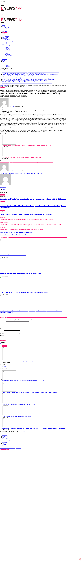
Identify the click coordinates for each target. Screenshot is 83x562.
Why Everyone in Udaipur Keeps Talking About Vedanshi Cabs (16, 76)
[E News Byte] (11, 11)
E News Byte (12, 106)
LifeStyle (4, 38)
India (3, 26)
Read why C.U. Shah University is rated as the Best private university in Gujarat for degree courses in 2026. (27, 83)
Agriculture (7, 49)
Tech (3, 33)
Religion (7, 52)
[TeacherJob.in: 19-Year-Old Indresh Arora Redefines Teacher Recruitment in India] (9, 156)
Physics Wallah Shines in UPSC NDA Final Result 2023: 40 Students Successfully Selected (24, 292)
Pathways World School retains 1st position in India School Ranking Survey (20, 273)
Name (2, 331)
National (7, 27)
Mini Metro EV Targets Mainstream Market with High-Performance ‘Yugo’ (19, 81)
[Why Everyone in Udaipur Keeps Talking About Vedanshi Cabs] (9, 415)
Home (3, 25)
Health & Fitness (9, 39)
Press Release (8, 56)
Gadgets (7, 36)
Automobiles (8, 45)
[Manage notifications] (80, 559)
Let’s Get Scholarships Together (35, 162)
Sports (6, 47)
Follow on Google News (7, 440)
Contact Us (5, 436)
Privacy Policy (5, 438)
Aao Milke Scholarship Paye (6, 162)
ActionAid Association (18, 162)
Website (2, 335)
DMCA (3, 437)
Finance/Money (8, 50)
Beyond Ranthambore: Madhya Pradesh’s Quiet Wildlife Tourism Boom (18, 75)
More (3, 44)
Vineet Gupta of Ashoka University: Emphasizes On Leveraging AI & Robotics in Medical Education (33, 199)
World (4, 30)
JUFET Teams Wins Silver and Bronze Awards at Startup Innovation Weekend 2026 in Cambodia (24, 80)
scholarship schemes (48, 162)
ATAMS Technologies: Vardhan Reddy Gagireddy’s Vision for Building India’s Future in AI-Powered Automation (28, 79)
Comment (2, 328)
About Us (4, 433)
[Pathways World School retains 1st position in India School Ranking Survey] (12, 271)
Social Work (7, 54)
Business (4, 31)
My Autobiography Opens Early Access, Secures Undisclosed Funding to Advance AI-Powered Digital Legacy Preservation (30, 74)
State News (7, 28)
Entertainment (6, 37)
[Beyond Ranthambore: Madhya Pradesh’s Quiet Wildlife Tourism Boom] (9, 403)
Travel (6, 43)
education (25, 162)
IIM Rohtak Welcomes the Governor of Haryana (13, 255)
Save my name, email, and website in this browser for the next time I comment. (19, 338)
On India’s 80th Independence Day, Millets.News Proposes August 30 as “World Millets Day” (23, 73)
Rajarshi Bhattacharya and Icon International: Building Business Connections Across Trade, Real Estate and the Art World (30, 72)
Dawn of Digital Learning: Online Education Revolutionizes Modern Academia (26, 214)
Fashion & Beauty (9, 41)
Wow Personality (9, 55)
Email (1, 333)
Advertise (4, 435)
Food (6, 42)
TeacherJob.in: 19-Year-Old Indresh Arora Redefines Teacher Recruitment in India (21, 157)
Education (4, 32)
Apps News (7, 34)
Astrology (7, 48)
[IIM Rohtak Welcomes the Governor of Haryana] (12, 252)
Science (6, 53)
